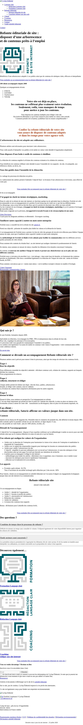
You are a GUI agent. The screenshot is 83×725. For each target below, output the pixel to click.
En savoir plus (5, 350)
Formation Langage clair (17, 8)
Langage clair (9, 5)
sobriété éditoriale (41, 682)
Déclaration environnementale (65, 717)
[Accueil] (6, 1)
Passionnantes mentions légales (10, 717)
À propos (7, 18)
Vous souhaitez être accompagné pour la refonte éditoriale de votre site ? (41, 189)
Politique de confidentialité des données (40, 717)
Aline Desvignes (5, 214)
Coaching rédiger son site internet (10, 655)
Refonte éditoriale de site (17, 12)
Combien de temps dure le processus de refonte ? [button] (21, 524)
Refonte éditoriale (10, 10)
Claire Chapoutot (6, 267)
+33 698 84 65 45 (6, 698)
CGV (24, 717)
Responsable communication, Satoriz (12, 269)
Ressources (8, 20)
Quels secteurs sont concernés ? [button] (13, 538)
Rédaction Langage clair (17, 6)
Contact (7, 22)
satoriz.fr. (37, 225)
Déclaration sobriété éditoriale (10, 719)
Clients (6, 16)
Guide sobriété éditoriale (12, 24)
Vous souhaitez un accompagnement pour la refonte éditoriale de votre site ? (26, 80)
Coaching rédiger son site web (19, 14)
